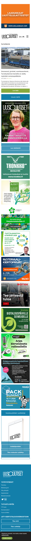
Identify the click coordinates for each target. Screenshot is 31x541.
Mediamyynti (5, 488)
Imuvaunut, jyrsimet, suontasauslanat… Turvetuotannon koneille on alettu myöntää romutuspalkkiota (15, 73)
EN (20, 37)
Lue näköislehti (15, 148)
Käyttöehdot (4, 493)
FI (23, 37)
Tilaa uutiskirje (15, 526)
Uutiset (9, 78)
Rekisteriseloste (5, 496)
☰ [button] (27, 36)
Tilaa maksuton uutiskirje (15, 452)
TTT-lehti (3, 507)
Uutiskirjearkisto (15, 446)
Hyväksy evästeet (7, 538)
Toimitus (3, 485)
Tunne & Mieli (5, 512)
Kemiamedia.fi (5, 510)
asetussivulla (5, 535)
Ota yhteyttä (4, 490)
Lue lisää (15, 90)
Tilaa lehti (15, 521)
